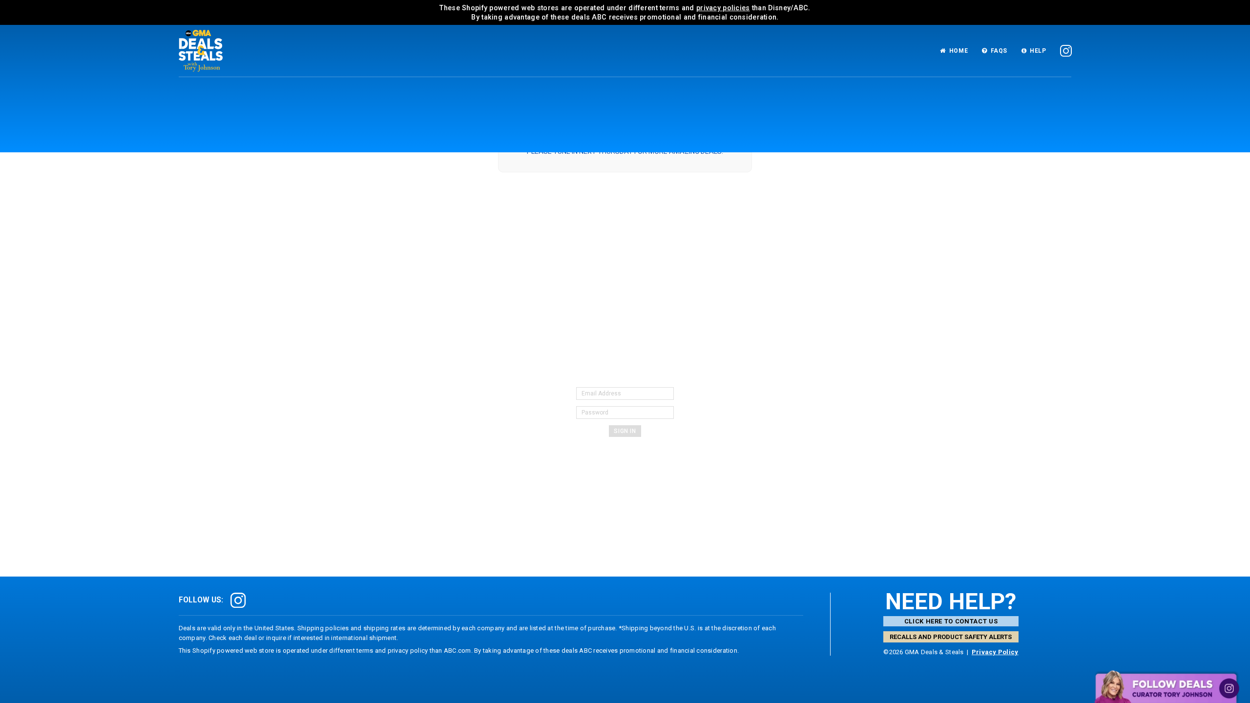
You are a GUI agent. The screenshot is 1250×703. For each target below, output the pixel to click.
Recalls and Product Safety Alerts (951, 637)
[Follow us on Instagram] (1066, 51)
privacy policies (723, 8)
